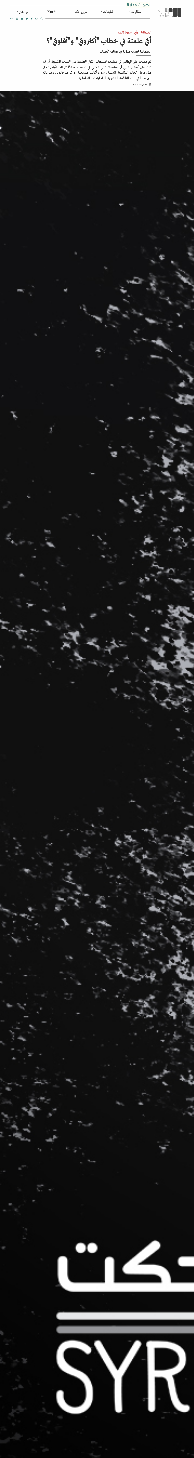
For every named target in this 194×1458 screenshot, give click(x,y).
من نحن (23, 12)
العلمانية (145, 32)
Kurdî (52, 12)
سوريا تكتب (79, 12)
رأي (136, 32)
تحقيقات (108, 12)
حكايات (136, 12)
